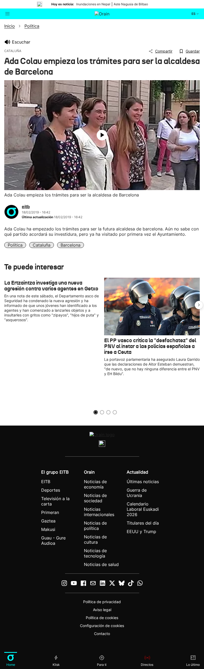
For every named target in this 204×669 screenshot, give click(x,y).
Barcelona (70, 245)
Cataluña (41, 245)
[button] (199, 305)
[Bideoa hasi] (102, 135)
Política (15, 245)
